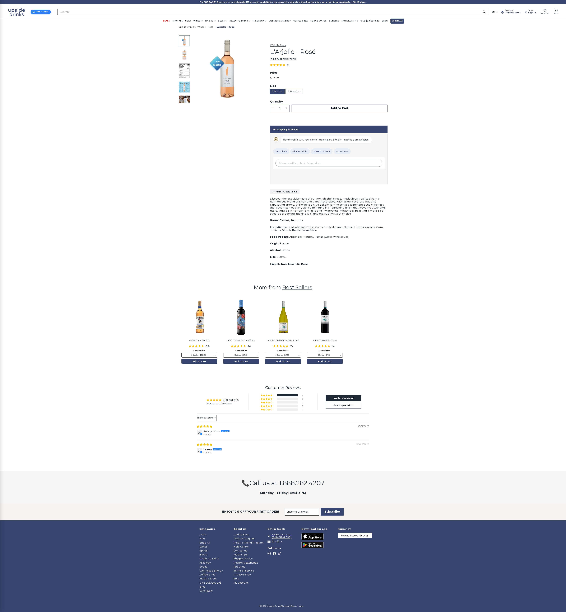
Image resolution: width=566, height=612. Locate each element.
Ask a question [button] (343, 405)
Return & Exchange (246, 562)
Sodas (203, 566)
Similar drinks (300, 151)
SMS (236, 578)
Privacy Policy (242, 574)
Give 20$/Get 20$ (210, 582)
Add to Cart (199, 361)
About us (239, 566)
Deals (166, 21)
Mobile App (241, 554)
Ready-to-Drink (239, 21)
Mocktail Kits (350, 21)
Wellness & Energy (280, 21)
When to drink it (321, 151)
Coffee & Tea (300, 21)
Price (274, 72)
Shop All (177, 21)
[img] (204, 426)
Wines (196, 21)
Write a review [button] (343, 398)
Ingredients (342, 151)
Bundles (334, 21)
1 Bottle (277, 91)
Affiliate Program (244, 538)
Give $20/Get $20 (369, 21)
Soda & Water (318, 21)
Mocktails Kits (208, 578)
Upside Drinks (186, 27)
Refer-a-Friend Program (248, 542)
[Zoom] (226, 68)
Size (273, 85)
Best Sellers (297, 287)
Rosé (210, 27)
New (202, 538)
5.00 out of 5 (231, 399)
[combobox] (272, 12)
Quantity (276, 101)
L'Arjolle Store (278, 45)
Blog (385, 21)
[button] (278, 64)
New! (188, 21)
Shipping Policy (243, 558)
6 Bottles (294, 91)
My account (241, 582)
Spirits (209, 21)
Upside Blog (241, 534)
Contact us (240, 550)
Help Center (241, 546)
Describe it (281, 151)
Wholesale (397, 21)
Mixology (258, 21)
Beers (221, 21)
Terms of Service (244, 570)
